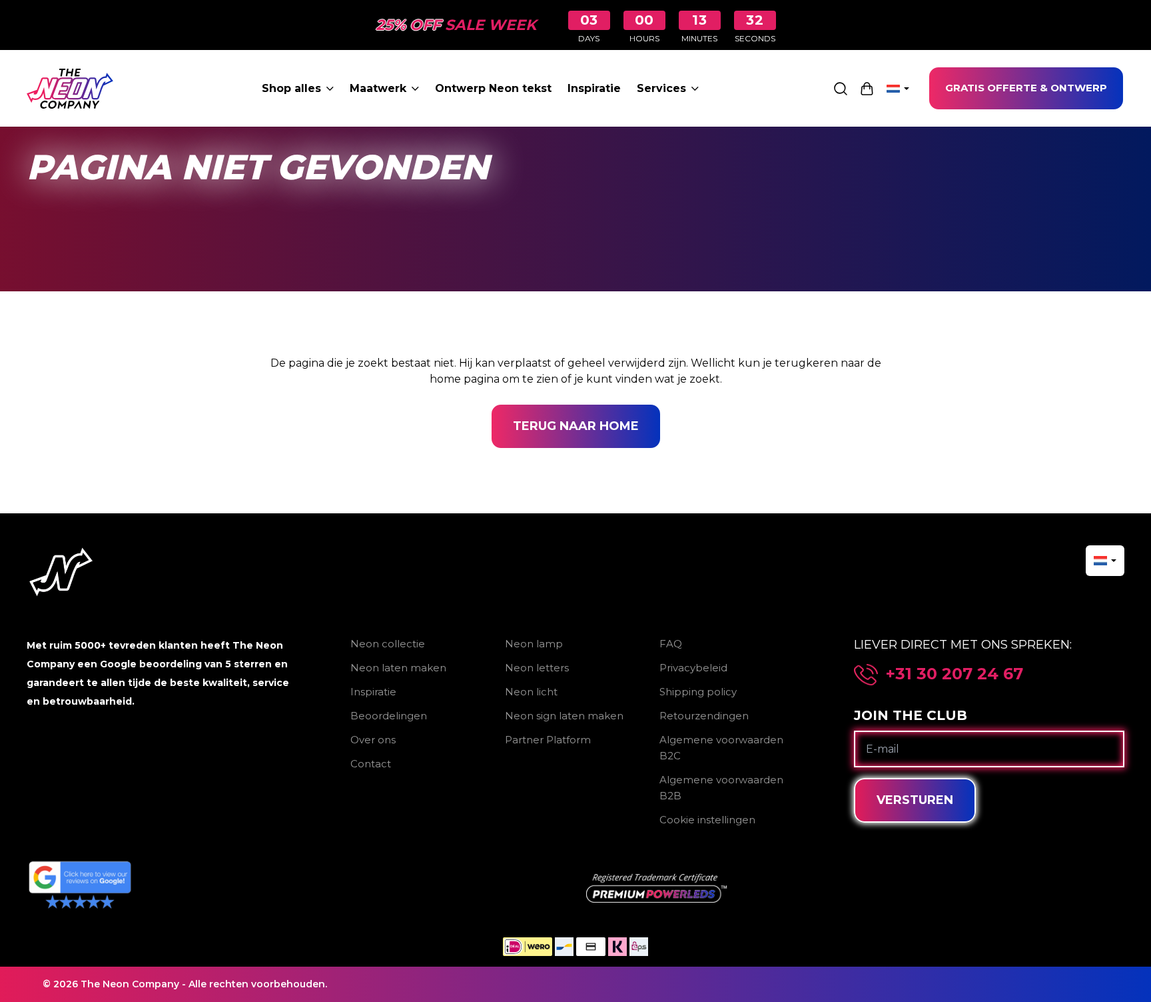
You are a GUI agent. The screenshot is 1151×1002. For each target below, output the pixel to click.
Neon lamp (534, 643)
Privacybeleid (693, 667)
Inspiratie (594, 88)
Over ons (373, 739)
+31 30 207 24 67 (954, 674)
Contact (370, 763)
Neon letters (537, 667)
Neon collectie (387, 643)
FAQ (670, 643)
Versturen (915, 800)
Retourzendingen (704, 715)
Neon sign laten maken (564, 715)
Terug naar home (576, 426)
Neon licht (531, 691)
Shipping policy (698, 691)
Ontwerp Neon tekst (493, 88)
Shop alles (291, 88)
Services (661, 88)
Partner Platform (548, 739)
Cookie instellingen (707, 819)
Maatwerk (378, 88)
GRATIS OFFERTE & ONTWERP (1026, 87)
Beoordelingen (388, 715)
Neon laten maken (398, 667)
